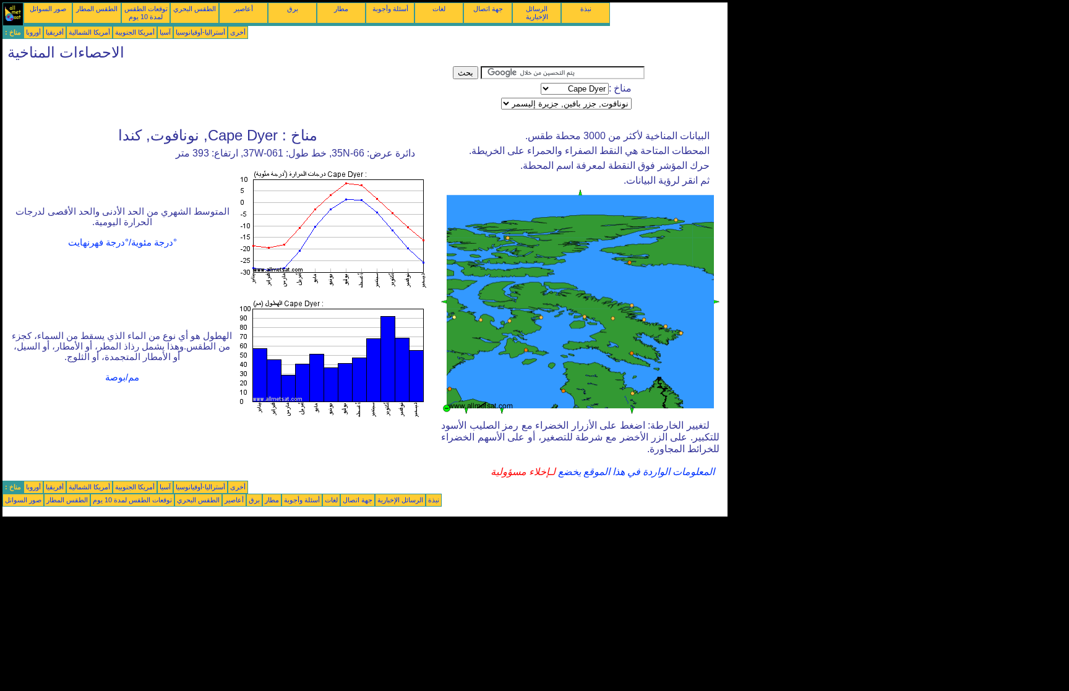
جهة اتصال (488, 8)
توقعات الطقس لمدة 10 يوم (146, 12)
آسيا (165, 32)
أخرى (238, 32)
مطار (341, 8)
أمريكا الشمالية (89, 32)
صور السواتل (48, 8)
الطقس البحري (194, 8)
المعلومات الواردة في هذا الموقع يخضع (635, 471)
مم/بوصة (122, 377)
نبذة (585, 8)
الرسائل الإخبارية (537, 12)
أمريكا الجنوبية (135, 32)
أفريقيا (55, 32)
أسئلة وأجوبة (390, 8)
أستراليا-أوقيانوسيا (200, 32)
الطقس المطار (97, 8)
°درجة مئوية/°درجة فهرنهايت (122, 242)
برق (292, 8)
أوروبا (33, 32)
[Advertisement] (227, 94)
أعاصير (243, 8)
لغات (438, 8)
